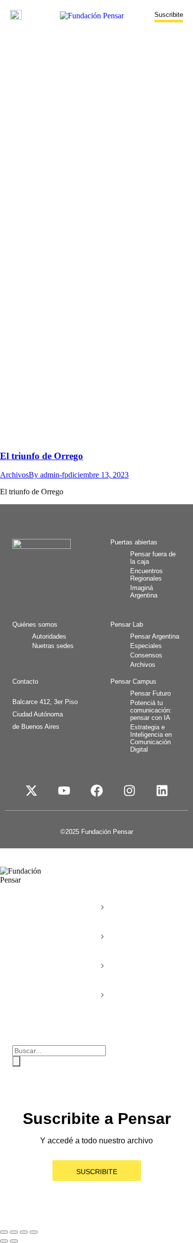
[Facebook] (96, 790)
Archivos (14, 475)
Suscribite (168, 14)
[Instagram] (129, 790)
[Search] (16, 1061)
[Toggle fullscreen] (24, 1232)
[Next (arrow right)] (14, 1241)
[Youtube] (63, 790)
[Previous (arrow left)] (4, 1241)
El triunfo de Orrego (41, 456)
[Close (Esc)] (4, 1232)
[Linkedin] (161, 790)
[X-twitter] (31, 790)
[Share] (14, 1232)
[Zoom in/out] (34, 1232)
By (48, 475)
